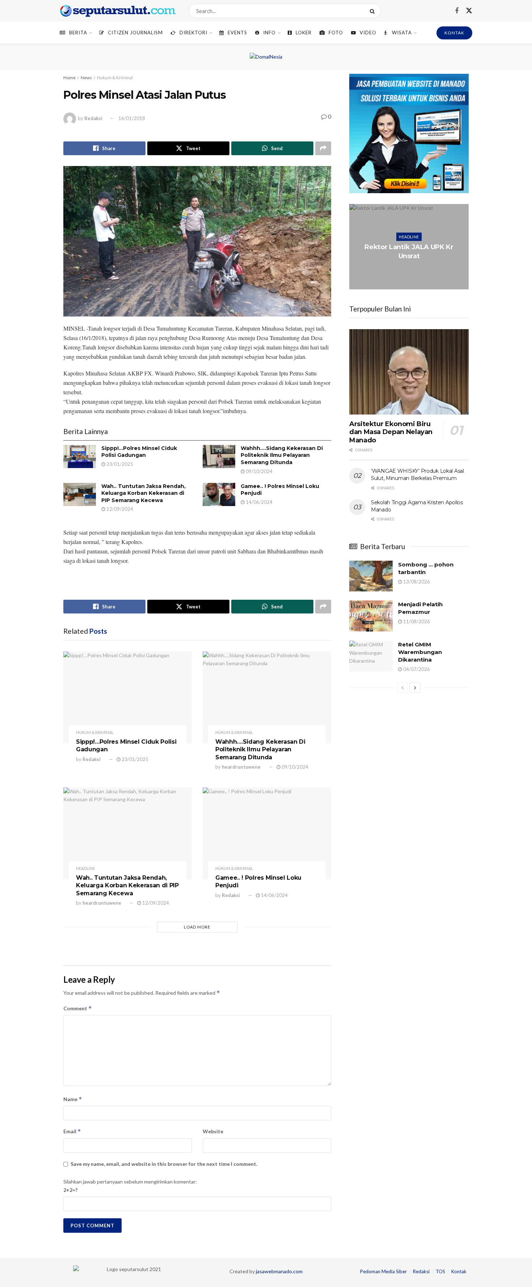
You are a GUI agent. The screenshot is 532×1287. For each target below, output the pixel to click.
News (86, 77)
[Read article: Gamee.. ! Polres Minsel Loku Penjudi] (219, 494)
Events (237, 32)
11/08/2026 (416, 621)
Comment (77, 1008)
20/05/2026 (410, 270)
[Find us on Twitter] (469, 11)
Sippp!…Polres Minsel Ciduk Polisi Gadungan (139, 452)
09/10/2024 (259, 471)
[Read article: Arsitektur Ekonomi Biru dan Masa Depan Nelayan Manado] (409, 372)
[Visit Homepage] (118, 11)
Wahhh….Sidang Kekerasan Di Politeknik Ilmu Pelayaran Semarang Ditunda (282, 455)
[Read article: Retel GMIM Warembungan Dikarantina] (371, 656)
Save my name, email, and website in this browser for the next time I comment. (164, 1164)
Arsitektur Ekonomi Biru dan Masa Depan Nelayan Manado (390, 432)
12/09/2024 (119, 509)
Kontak (458, 1271)
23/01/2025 (119, 464)
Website (213, 1131)
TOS (440, 1271)
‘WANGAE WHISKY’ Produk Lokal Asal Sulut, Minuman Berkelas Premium (417, 474)
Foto (336, 32)
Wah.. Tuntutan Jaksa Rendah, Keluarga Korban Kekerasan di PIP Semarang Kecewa (143, 493)
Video (368, 32)
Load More (197, 927)
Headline (85, 868)
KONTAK (454, 32)
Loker (304, 32)
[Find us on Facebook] (457, 11)
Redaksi (93, 118)
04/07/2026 (416, 669)
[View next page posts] (415, 688)
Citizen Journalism (135, 32)
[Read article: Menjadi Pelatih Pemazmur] (371, 616)
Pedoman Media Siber (383, 1271)
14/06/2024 (259, 502)
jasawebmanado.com (279, 1271)
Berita (78, 32)
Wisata (402, 32)
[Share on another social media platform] (323, 148)
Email (72, 1131)
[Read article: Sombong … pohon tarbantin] (371, 576)
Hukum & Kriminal (115, 77)
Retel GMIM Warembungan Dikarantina (420, 652)
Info (269, 32)
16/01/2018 (131, 118)
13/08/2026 (416, 582)
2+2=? (70, 1190)
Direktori (193, 32)
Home (69, 77)
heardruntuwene (241, 767)
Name (72, 1099)
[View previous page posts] (402, 688)
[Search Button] (373, 11)
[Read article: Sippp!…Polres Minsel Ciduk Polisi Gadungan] (79, 456)
